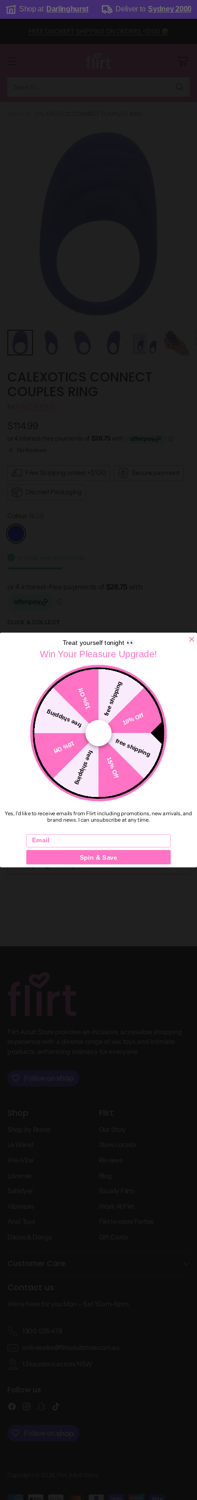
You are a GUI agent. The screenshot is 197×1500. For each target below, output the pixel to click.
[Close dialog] (191, 639)
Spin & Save (98, 857)
